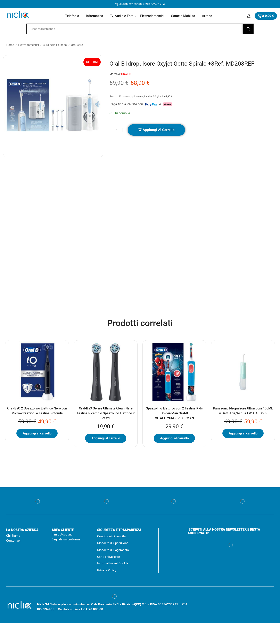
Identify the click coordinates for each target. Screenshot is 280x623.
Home (10, 45)
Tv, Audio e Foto (121, 16)
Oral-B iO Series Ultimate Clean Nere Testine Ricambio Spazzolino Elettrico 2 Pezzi (106, 413)
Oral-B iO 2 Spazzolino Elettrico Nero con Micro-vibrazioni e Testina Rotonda (37, 410)
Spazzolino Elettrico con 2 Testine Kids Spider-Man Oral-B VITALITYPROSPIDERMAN (174, 413)
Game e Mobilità (183, 16)
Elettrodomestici (152, 16)
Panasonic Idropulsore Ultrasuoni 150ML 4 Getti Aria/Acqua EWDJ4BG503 (243, 410)
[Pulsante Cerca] (248, 29)
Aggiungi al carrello (159, 130)
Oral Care (73, 45)
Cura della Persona (53, 45)
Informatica (94, 16)
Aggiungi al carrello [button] (37, 433)
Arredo (207, 16)
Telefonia (72, 16)
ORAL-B (127, 74)
